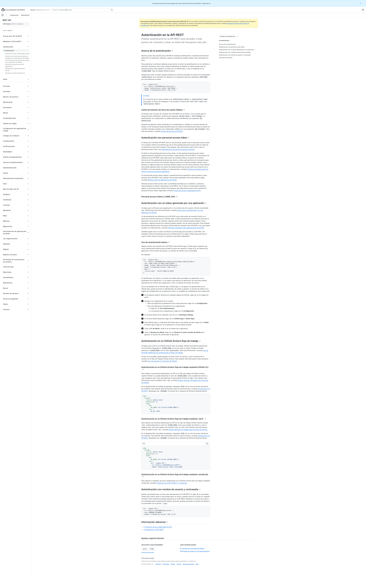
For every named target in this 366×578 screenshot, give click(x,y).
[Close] (360, 3)
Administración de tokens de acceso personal (177, 149)
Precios (179, 564)
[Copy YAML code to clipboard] (207, 443)
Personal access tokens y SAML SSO (158, 196)
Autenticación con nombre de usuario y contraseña (169, 489)
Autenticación (14, 15)
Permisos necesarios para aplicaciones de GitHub (186, 228)
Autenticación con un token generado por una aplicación (172, 203)
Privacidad (166, 564)
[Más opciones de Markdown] (237, 36)
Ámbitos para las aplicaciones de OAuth (162, 180)
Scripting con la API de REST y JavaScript (172, 483)
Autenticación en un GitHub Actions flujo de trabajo (169, 341)
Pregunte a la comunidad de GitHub (193, 548)
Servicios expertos (188, 564)
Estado (173, 564)
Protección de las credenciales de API (187, 190)
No (153, 549)
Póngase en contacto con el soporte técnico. (196, 551)
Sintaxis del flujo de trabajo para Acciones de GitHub (188, 430)
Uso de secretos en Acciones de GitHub (162, 361)
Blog (197, 564)
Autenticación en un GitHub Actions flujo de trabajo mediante (172, 419)
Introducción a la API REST (154, 530)
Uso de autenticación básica (154, 242)
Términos (158, 564)
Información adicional (153, 522)
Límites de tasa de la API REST (172, 131)
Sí (145, 549)
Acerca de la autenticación (156, 50)
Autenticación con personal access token (164, 137)
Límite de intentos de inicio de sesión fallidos (162, 110)
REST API (7, 20)
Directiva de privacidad (147, 552)
